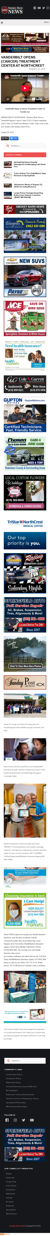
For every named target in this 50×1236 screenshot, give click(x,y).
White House (11, 1214)
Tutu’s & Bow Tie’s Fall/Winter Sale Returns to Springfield (30, 174)
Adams (9, 1174)
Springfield (11, 1210)
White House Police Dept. (17, 1107)
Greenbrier (10, 1190)
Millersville (10, 1194)
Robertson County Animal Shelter (20, 1095)
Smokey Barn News (17, 1226)
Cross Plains (11, 1186)
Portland (9, 1202)
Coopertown (11, 1182)
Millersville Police (13, 1083)
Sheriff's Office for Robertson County (22, 1099)
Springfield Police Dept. (16, 1103)
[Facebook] (35, 7)
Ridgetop (10, 1206)
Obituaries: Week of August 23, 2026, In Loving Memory (28, 185)
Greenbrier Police (13, 1079)
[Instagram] (47, 7)
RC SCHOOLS (12, 1091)
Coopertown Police (14, 1075)
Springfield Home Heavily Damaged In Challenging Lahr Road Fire (30, 164)
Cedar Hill (10, 1178)
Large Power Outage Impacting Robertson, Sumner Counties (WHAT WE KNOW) (28, 195)
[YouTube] (31, 1120)
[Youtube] (39, 7)
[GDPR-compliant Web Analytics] (5, 1234)
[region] (25, 209)
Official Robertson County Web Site (21, 1087)
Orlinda (9, 1198)
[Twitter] (43, 7)
